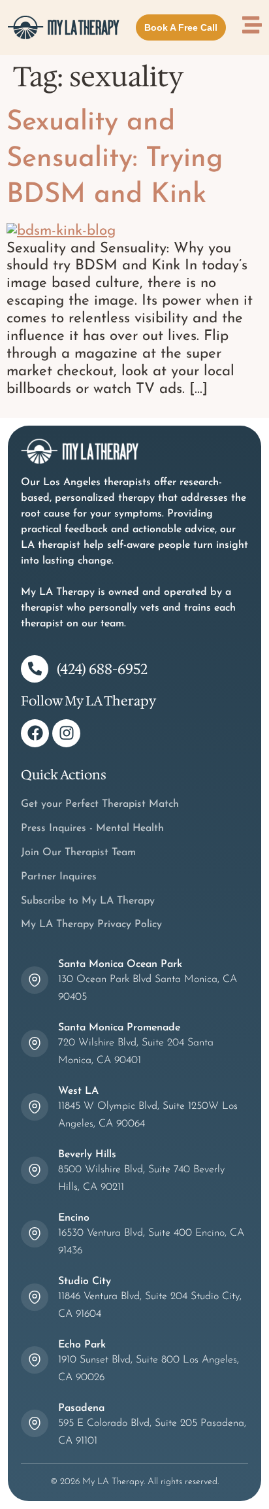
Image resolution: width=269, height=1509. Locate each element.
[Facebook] (35, 733)
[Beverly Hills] (34, 1170)
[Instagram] (66, 733)
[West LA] (34, 1107)
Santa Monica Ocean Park (120, 964)
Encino (73, 1218)
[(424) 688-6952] (34, 669)
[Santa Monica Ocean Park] (34, 980)
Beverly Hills (87, 1154)
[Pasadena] (34, 1423)
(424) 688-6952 (102, 669)
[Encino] (34, 1233)
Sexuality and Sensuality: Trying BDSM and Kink (115, 159)
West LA (78, 1091)
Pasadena (81, 1408)
